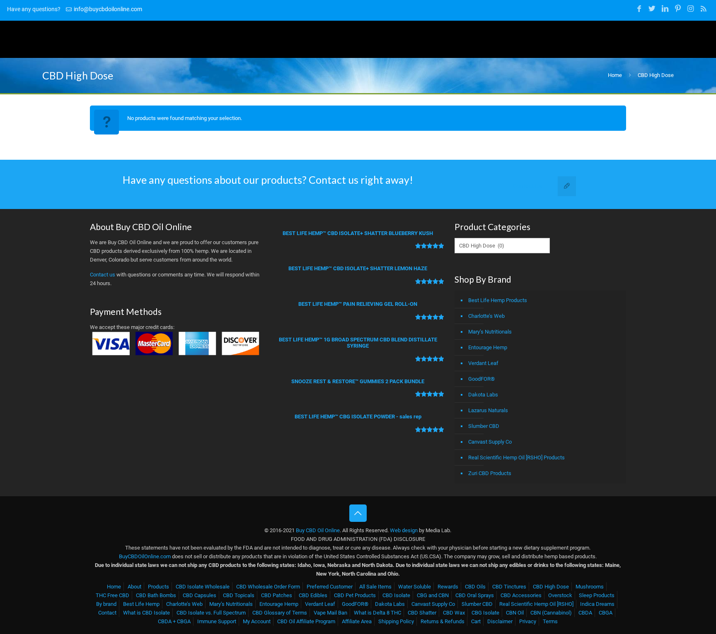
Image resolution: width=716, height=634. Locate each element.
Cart (476, 621)
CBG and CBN (433, 595)
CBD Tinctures (509, 587)
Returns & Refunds (442, 621)
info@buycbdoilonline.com (108, 9)
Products (158, 587)
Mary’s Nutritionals (490, 332)
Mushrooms (590, 587)
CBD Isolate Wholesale (203, 587)
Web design (404, 530)
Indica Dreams (597, 604)
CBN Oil (515, 613)
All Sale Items (375, 587)
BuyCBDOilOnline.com (145, 556)
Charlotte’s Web (486, 316)
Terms (550, 621)
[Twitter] (652, 8)
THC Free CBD (112, 595)
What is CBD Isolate (146, 613)
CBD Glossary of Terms (279, 613)
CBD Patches (276, 595)
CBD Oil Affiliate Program (306, 621)
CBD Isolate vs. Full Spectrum (211, 613)
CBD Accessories (521, 595)
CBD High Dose (551, 587)
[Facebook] (639, 8)
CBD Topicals (238, 595)
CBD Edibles (313, 595)
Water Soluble (414, 587)
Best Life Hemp (141, 604)
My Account (257, 621)
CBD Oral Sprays (474, 595)
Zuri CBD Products (489, 473)
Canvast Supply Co (490, 442)
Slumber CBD (483, 426)
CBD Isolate (396, 595)
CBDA (585, 613)
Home (615, 75)
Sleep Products (596, 595)
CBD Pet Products (355, 595)
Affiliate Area (357, 621)
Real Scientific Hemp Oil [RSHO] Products (516, 457)
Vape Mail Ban (330, 613)
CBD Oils (475, 587)
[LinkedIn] (665, 8)
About (134, 587)
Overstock (560, 595)
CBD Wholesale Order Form (268, 587)
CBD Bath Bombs (156, 595)
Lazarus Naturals (488, 410)
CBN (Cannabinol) (551, 613)
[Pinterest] (677, 8)
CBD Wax (454, 613)
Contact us (102, 274)
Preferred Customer (330, 587)
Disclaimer (500, 621)
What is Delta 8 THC (377, 613)
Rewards (448, 587)
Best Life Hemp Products (497, 300)
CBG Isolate (485, 613)
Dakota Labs (483, 394)
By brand (106, 604)
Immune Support (216, 621)
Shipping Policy (396, 621)
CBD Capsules (199, 595)
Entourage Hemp (487, 347)
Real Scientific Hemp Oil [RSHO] (536, 604)
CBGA (605, 613)
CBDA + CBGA (174, 621)
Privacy (527, 621)
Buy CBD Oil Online (318, 530)
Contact (107, 613)
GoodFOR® (481, 379)
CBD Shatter (422, 613)
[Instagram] (690, 8)
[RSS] (704, 8)
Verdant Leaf (483, 363)
